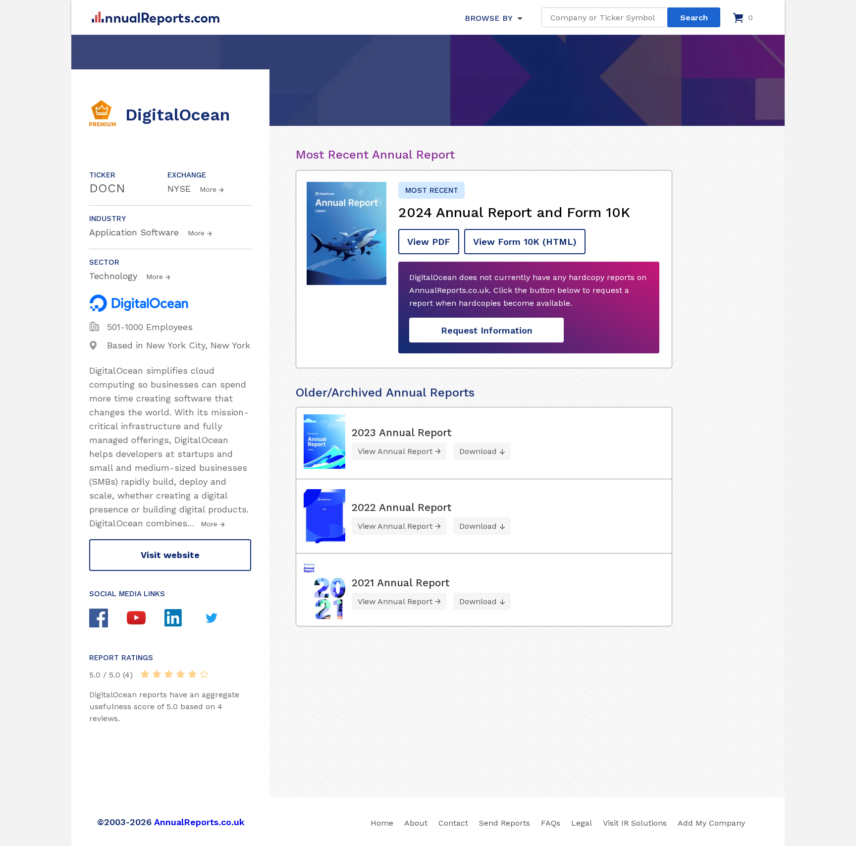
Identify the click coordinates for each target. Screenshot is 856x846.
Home (382, 823)
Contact (453, 823)
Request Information (487, 330)
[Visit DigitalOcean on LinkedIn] (183, 619)
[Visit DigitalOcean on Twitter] (221, 619)
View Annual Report (395, 451)
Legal (581, 823)
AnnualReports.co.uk (199, 822)
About (416, 823)
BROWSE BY (488, 18)
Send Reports (504, 823)
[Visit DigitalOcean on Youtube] (145, 619)
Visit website (170, 555)
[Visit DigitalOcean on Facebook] (108, 619)
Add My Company (711, 823)
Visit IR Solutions (635, 823)
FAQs (550, 823)
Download (478, 451)
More (208, 189)
